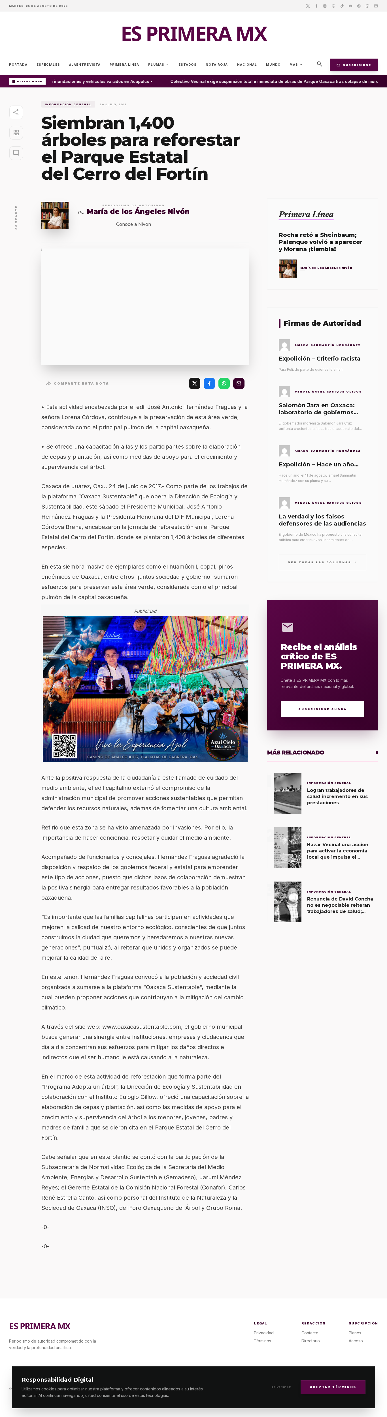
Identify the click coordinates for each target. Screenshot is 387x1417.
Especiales (48, 65)
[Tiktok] (342, 5)
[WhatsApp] (224, 383)
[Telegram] (359, 5)
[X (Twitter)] (194, 383)
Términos (262, 1340)
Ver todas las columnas (322, 562)
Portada (18, 65)
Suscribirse (354, 65)
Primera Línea (124, 65)
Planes (355, 1332)
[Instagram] (325, 5)
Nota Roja (217, 65)
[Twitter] (308, 5)
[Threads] (333, 5)
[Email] (376, 5)
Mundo (273, 65)
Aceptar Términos (333, 1387)
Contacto (309, 1332)
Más (296, 64)
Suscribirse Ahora (322, 709)
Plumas (158, 64)
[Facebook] (316, 5)
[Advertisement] (322, 140)
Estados (187, 65)
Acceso (356, 1340)
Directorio (310, 1340)
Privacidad (281, 1387)
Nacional (247, 65)
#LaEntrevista (85, 65)
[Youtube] (350, 5)
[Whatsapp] (367, 5)
